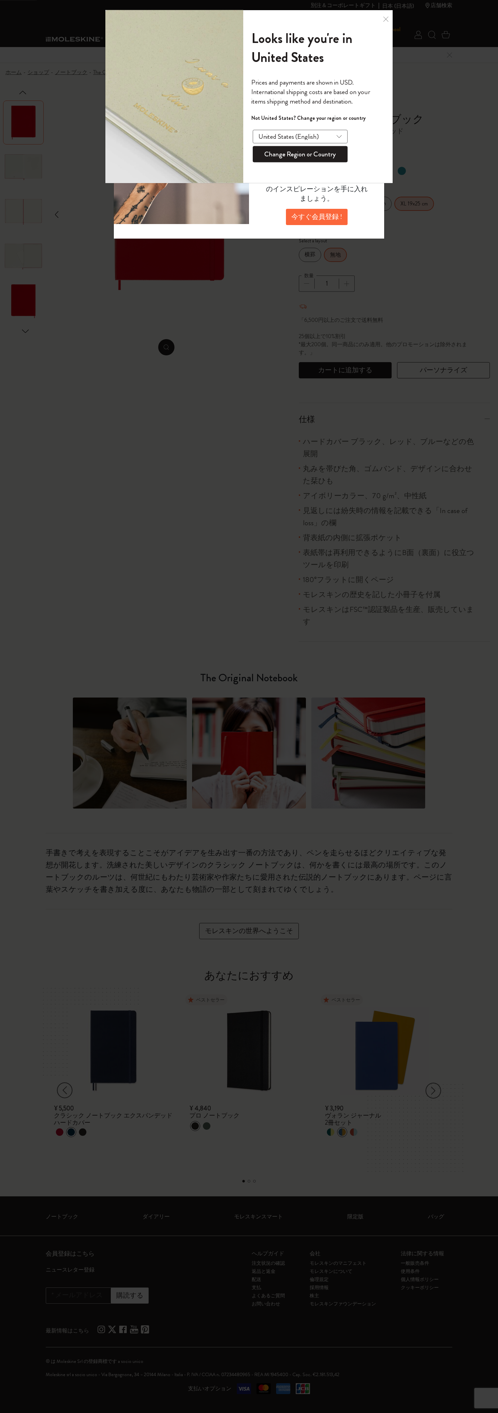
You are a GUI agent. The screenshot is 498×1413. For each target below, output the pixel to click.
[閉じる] (385, 19)
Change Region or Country (300, 154)
